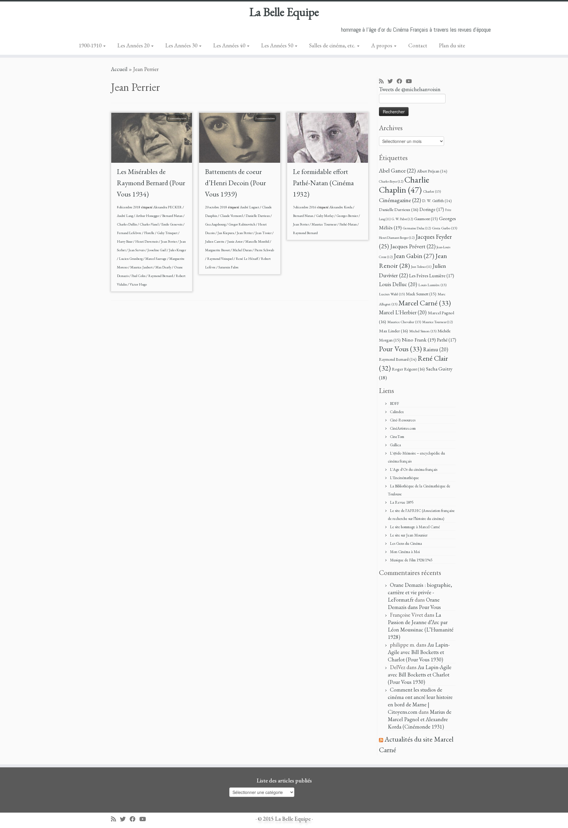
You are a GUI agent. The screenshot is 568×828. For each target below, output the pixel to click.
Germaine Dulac (417, 228)
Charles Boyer (391, 181)
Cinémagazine (400, 200)
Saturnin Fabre (228, 267)
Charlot (432, 191)
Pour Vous (400, 348)
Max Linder (393, 331)
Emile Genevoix (172, 224)
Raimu (435, 349)
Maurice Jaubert (141, 267)
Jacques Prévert (412, 246)
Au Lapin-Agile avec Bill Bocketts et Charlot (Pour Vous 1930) (419, 652)
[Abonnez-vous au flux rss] (383, 81)
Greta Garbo (444, 228)
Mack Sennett (421, 294)
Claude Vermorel (231, 215)
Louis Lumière (432, 284)
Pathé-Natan (348, 224)
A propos (382, 45)
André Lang (125, 215)
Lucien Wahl (392, 294)
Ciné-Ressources (402, 420)
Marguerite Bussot (217, 250)
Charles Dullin (127, 224)
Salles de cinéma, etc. (332, 45)
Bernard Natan (172, 215)
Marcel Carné (424, 302)
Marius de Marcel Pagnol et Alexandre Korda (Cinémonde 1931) (419, 719)
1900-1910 (91, 45)
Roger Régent (408, 369)
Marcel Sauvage (156, 258)
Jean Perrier (169, 241)
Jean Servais (136, 250)
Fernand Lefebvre (129, 233)
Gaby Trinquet (167, 233)
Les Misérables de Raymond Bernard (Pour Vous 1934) (151, 183)
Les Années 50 (277, 45)
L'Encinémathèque (404, 477)
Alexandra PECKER (168, 207)
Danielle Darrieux (258, 215)
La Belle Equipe (284, 12)
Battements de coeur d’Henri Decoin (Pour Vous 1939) (235, 183)
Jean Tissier (263, 233)
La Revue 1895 (401, 502)
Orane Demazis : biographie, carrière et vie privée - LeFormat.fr (420, 592)
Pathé (446, 340)
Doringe (431, 209)
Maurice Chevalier (404, 321)
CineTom (397, 436)
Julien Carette (215, 241)
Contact (417, 45)
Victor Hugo (138, 284)
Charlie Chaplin (404, 185)
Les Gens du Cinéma (406, 543)
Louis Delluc (398, 284)
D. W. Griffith (437, 200)
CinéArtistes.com (403, 428)
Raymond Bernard (161, 275)
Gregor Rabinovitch (242, 224)
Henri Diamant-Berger (396, 237)
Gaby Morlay (325, 215)
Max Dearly (163, 267)
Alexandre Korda (341, 207)
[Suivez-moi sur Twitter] (392, 81)
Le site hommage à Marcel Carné (415, 526)
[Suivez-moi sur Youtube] (411, 81)
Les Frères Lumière (431, 276)
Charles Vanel (149, 224)
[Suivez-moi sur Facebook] (401, 81)
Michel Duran (242, 250)
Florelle (149, 233)
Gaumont (426, 218)
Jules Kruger (177, 250)
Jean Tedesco (421, 267)
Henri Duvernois (147, 241)
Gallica (395, 444)
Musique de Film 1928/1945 (411, 560)
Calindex (397, 411)
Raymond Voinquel (220, 258)
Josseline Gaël (157, 250)
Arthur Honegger (148, 215)
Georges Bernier (347, 215)
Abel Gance (397, 170)
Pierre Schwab (264, 250)
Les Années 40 (229, 45)
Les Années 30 (182, 45)
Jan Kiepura (226, 233)
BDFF (394, 403)
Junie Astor (235, 241)
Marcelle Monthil (257, 241)
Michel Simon (422, 331)
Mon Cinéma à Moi (405, 551)
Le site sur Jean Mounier (408, 535)
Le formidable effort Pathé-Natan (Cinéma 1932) (323, 183)
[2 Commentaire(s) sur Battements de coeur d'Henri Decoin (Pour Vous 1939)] (267, 125)
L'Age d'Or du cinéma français (413, 469)
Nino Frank (419, 339)
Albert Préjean (432, 171)
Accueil (119, 69)
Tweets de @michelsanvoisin (409, 89)
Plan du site (452, 45)
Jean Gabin (414, 256)
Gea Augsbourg (215, 224)
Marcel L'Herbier (403, 312)
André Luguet (250, 207)
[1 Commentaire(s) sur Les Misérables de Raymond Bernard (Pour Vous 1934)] (180, 125)
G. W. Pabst (402, 219)
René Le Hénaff (247, 258)
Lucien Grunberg (131, 258)
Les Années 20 (134, 45)
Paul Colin (138, 275)
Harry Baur (125, 241)
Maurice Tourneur (324, 224)
